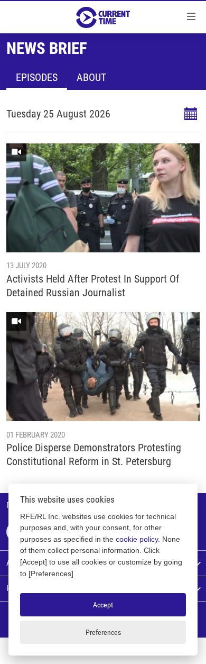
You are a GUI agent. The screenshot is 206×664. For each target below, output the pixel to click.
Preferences (103, 632)
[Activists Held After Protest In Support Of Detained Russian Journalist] (103, 197)
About (91, 77)
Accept (103, 605)
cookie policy (137, 539)
